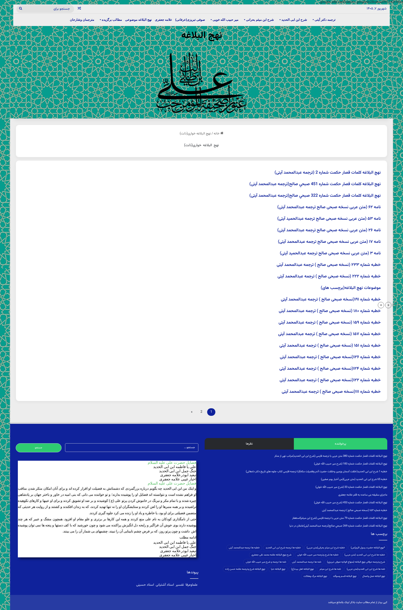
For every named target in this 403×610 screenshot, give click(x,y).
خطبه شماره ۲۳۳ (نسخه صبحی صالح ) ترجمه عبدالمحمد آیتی (329, 264)
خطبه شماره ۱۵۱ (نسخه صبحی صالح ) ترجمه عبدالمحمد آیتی (330, 345)
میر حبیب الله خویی (225, 19)
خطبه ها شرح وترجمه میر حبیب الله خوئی (318, 555)
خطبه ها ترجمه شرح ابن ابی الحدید (283, 548)
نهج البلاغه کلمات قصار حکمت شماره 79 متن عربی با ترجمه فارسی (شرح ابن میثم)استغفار (339, 518)
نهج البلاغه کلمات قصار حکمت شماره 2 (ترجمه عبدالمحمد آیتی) (328, 172)
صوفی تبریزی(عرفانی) (190, 19)
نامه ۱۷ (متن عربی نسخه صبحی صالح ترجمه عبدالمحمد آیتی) (329, 241)
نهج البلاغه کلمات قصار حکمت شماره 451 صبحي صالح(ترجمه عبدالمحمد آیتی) (315, 184)
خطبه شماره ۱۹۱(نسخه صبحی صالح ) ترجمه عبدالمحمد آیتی (331, 299)
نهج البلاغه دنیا (278, 569)
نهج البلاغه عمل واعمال (373, 576)
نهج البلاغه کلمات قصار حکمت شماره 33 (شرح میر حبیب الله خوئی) (351, 487)
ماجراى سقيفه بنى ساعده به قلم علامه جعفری (362, 495)
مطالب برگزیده (112, 19)
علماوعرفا (191, 585)
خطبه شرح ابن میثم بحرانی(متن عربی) (326, 548)
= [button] (381, 305)
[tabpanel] (107, 513)
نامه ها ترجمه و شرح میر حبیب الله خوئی (266, 562)
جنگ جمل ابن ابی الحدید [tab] (177, 471)
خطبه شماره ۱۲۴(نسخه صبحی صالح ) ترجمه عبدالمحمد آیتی (330, 368)
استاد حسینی (145, 585)
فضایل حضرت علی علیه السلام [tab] (172, 463)
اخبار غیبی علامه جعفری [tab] (177, 479)
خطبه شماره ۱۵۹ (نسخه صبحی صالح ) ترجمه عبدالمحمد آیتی (330, 322)
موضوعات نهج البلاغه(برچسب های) (351, 288)
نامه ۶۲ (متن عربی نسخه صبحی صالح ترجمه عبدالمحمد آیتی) (329, 207)
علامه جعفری (163, 19)
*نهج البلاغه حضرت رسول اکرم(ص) (368, 548)
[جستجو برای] (20, 9)
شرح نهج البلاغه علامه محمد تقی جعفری (271, 555)
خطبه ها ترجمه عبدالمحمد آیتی (244, 548)
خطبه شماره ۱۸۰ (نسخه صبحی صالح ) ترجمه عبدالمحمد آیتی (330, 311)
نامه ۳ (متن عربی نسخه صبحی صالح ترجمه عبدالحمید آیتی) (330, 253)
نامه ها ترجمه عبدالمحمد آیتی (306, 562)
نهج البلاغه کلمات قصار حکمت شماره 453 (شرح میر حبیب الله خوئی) (350, 503)
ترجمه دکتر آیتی (325, 19)
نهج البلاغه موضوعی (138, 19)
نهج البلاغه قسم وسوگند (344, 576)
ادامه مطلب (187, 537)
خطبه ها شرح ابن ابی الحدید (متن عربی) (364, 555)
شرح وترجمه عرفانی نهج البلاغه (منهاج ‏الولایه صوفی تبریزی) (356, 562)
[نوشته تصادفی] (79, 9)
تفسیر (180, 585)
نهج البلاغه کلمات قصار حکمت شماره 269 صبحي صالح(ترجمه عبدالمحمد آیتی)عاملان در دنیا (338, 526)
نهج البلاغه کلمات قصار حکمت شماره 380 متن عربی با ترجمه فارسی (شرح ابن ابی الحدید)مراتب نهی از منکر (330, 456)
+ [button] (388, 305)
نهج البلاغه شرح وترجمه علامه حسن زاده (245, 569)
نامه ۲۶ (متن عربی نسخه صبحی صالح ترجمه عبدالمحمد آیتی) (329, 230)
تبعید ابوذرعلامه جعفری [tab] (178, 475)
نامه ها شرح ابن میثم (330, 569)
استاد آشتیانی (165, 585)
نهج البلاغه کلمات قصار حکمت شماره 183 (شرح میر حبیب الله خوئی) (350, 464)
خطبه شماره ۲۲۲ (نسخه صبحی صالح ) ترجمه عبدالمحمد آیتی (329, 276)
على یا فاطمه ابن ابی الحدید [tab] (174, 467)
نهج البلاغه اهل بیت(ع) (302, 569)
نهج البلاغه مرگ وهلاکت (315, 576)
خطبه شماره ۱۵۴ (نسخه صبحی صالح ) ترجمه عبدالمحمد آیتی (354, 510)
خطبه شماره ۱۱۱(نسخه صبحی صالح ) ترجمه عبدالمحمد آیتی (331, 391)
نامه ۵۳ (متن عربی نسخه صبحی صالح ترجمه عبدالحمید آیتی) (329, 218)
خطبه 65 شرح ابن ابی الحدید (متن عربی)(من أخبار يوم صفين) (354, 479)
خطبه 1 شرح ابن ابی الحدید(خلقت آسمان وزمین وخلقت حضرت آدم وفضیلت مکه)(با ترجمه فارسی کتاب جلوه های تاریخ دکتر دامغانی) (316, 472)
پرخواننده (340, 443)
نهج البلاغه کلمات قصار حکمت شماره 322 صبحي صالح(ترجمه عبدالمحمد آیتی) (315, 195)
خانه (217, 133)
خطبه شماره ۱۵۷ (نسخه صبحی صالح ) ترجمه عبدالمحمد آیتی (329, 334)
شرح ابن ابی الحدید (294, 19)
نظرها (249, 443)
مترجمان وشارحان (82, 19)
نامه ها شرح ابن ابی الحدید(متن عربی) (366, 569)
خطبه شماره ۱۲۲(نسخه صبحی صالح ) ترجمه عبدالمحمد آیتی (330, 380)
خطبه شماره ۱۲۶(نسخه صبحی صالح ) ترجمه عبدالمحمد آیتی (330, 357)
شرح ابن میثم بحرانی (260, 19)
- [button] (396, 305)
